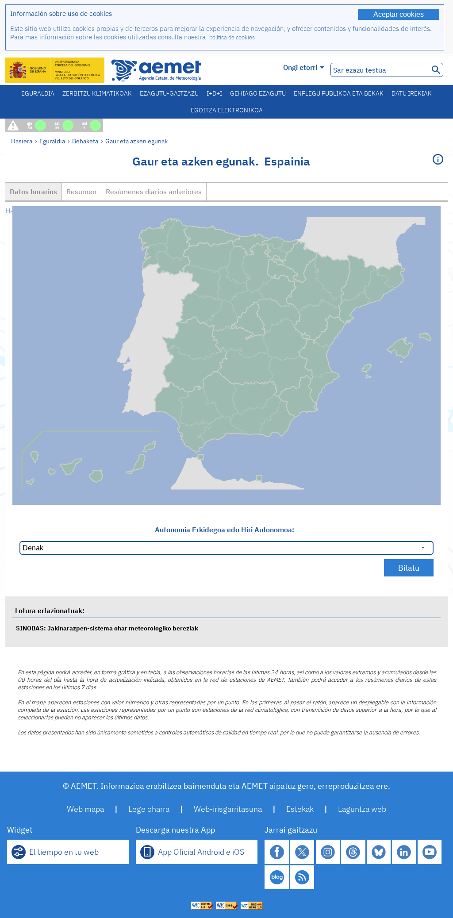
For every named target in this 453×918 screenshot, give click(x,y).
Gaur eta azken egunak (136, 141)
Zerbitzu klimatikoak (97, 93)
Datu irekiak (412, 93)
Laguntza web (362, 809)
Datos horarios (33, 191)
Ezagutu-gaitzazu (169, 93)
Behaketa (85, 141)
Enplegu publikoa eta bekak (339, 93)
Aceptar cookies (398, 14)
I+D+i (214, 93)
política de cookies (232, 37)
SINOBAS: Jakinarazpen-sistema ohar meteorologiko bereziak (107, 628)
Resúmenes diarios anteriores (154, 191)
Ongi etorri (300, 67)
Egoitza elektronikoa (227, 110)
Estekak (300, 809)
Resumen (81, 191)
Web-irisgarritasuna (228, 809)
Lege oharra (148, 809)
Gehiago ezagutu (258, 93)
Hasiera (21, 141)
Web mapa (85, 809)
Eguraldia (37, 93)
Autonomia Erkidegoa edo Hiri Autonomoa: (224, 529)
